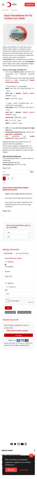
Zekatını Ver (29, 4)
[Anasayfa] (11, 5)
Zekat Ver (14, 10)
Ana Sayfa (5, 10)
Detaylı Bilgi (24, 470)
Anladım (11, 470)
